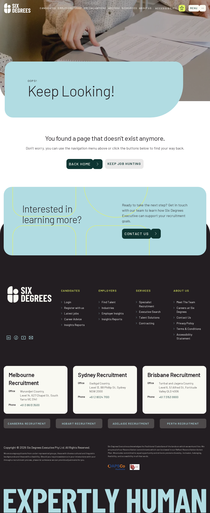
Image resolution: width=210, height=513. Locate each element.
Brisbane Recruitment (173, 374)
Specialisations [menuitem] (95, 8)
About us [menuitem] (145, 8)
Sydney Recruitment (102, 374)
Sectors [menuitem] (114, 8)
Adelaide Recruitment (131, 423)
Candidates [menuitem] (48, 8)
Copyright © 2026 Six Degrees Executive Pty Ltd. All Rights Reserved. (47, 447)
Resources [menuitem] (129, 8)
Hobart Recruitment (79, 423)
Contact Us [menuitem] (184, 317)
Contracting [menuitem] (146, 323)
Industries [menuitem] (108, 308)
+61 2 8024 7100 (99, 397)
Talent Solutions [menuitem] (149, 317)
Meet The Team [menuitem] (186, 302)
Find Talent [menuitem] (109, 302)
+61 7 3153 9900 (168, 397)
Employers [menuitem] (65, 8)
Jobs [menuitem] (78, 8)
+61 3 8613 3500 (30, 405)
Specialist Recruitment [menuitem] (146, 304)
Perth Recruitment (183, 423)
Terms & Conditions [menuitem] (189, 328)
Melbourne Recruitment (24, 378)
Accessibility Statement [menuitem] (184, 336)
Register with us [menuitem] (74, 308)
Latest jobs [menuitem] (71, 313)
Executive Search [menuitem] (150, 311)
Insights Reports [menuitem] (74, 325)
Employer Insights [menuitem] (113, 313)
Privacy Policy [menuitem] (185, 323)
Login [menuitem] (67, 302)
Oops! (32, 80)
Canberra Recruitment (27, 423)
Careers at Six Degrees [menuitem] (185, 310)
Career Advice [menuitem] (73, 319)
